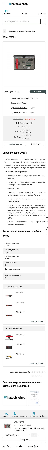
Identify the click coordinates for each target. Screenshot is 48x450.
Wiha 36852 (20, 354)
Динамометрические (16, 31)
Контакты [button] (6, 14)
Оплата (15, 416)
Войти (24, 14)
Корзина (42, 14)
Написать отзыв (36, 376)
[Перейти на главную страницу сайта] (20, 4)
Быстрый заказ (15, 144)
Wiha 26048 (20, 302)
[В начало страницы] (43, 445)
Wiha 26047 (20, 293)
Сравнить (6, 447)
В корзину (35, 144)
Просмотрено (33, 447)
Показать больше (36, 321)
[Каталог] (4, 4)
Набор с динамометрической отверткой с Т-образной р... (29, 429)
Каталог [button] (6, 416)
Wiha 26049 (20, 312)
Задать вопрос (47, 225)
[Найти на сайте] (42, 21)
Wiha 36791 (20, 344)
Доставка (24, 416)
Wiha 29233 (20, 335)
